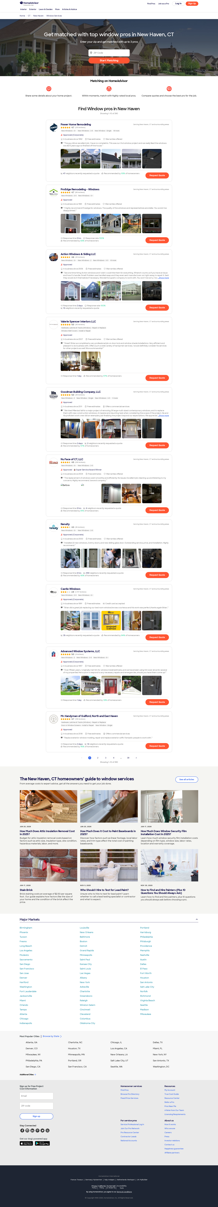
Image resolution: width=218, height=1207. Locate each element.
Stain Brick (26, 890)
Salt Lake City (147, 987)
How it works (170, 1124)
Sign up (36, 1116)
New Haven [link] (38, 16)
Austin (143, 959)
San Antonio (146, 982)
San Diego (25, 964)
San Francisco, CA (77, 1066)
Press (167, 1136)
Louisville (84, 927)
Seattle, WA (116, 1066)
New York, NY (160, 1054)
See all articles (186, 779)
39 (128, 758)
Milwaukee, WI (33, 1054)
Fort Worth (146, 973)
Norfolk (144, 991)
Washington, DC (161, 1066)
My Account (170, 1090)
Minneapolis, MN (76, 1054)
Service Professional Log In (132, 1124)
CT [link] (29, 16)
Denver (23, 977)
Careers (168, 1132)
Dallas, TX (158, 1042)
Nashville (144, 955)
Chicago (24, 1018)
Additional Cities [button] (27, 1074)
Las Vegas (85, 973)
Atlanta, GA (31, 1042)
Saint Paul (85, 959)
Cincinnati (85, 1009)
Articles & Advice (69, 9)
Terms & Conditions (124, 1192)
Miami (23, 1000)
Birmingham (26, 927)
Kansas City (86, 964)
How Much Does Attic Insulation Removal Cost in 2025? (47, 833)
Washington (26, 987)
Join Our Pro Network (130, 1128)
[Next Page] (136, 757)
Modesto (24, 955)
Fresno (23, 941)
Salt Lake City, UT (119, 1060)
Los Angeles (26, 950)
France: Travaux (77, 1180)
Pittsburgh (145, 941)
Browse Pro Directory (130, 1094)
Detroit (83, 946)
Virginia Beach (147, 1000)
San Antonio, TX (161, 1060)
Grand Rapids (87, 950)
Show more (164, 278)
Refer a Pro (169, 1102)
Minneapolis (86, 955)
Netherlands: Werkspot (126, 1180)
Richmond (145, 996)
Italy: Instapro (109, 1180)
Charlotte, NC (75, 1042)
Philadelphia (146, 937)
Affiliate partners (172, 1153)
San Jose (24, 973)
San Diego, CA (33, 1066)
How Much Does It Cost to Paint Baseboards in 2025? (108, 833)
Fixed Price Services (129, 1098)
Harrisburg (145, 932)
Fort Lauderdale (28, 991)
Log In (178, 3)
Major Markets (29, 919)
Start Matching (109, 60)
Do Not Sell (111, 1187)
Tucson (23, 937)
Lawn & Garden (46, 9)
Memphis (144, 950)
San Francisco (27, 968)
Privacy (94, 1187)
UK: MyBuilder (142, 1180)
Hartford (24, 982)
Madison (144, 1009)
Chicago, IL (116, 1042)
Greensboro (86, 996)
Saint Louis (85, 968)
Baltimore (85, 937)
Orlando (24, 1005)
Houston (144, 977)
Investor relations (172, 1140)
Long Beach (26, 946)
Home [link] (22, 16)
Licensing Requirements (175, 1114)
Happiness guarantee (174, 1149)
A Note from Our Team (174, 1110)
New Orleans (86, 932)
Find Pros (125, 1090)
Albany (83, 977)
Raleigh (84, 1000)
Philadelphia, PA (34, 1060)
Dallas (143, 964)
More (57, 9)
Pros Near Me (170, 1106)
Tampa (23, 1009)
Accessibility (122, 1187)
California (101, 1187)
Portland (144, 927)
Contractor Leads (128, 1136)
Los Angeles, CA (119, 1048)
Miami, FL (157, 1048)
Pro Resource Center (130, 1132)
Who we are (170, 1128)
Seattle (144, 1005)
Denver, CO (32, 1048)
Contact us (169, 1145)
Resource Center (172, 1098)
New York (85, 982)
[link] (109, 127)
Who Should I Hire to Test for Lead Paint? (104, 890)
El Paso (143, 968)
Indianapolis (26, 1023)
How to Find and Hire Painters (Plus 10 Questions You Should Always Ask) (163, 891)
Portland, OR (74, 1060)
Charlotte (85, 991)
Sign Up (192, 3)
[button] (70, 158)
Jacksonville (26, 996)
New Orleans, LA (119, 1054)
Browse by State (51, 1036)
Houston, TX (74, 1048)
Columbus (85, 1018)
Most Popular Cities (29, 1036)
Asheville (84, 987)
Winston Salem (87, 1005)
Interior (23, 9)
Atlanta (23, 1014)
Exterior (32, 9)
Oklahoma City (87, 1023)
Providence (146, 946)
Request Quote (157, 175)
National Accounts (129, 1140)
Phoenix (24, 932)
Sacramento (26, 959)
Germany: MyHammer (93, 1180)
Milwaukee (145, 1014)
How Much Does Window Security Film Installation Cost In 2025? (164, 833)
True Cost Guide (172, 1094)
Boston (83, 941)
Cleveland (85, 1014)
